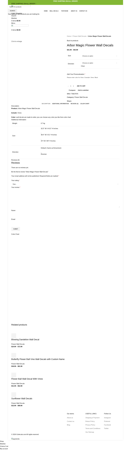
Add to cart (81, 86)
